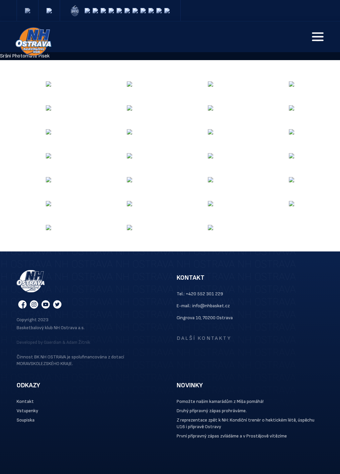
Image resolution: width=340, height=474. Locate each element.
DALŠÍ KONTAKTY (204, 338)
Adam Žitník (78, 342)
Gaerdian (52, 342)
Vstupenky (27, 411)
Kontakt (25, 401)
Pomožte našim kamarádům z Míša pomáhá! (220, 401)
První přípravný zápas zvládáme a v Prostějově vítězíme (232, 436)
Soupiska (26, 420)
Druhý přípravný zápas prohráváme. (212, 411)
